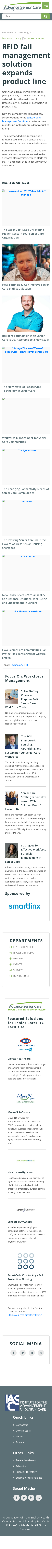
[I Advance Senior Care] (22, 6)
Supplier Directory (26, 1471)
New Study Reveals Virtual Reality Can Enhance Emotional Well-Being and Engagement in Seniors (24, 598)
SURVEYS (18, 970)
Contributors (23, 1430)
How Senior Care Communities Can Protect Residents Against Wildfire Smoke (24, 653)
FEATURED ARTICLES (24, 947)
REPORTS (18, 958)
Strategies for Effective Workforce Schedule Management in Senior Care (25, 853)
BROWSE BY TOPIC (23, 952)
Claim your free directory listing (25, 1315)
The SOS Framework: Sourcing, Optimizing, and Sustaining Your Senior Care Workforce (23, 746)
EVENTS (17, 964)
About (19, 1436)
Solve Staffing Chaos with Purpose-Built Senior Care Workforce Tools (22, 699)
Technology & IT (25, 32)
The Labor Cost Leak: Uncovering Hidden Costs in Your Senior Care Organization (23, 233)
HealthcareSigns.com (21, 1172)
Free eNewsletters (26, 1460)
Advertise (21, 1466)
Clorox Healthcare (19, 1058)
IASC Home (7, 32)
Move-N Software (19, 1112)
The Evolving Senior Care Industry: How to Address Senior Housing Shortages (24, 544)
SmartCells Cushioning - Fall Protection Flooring (25, 1277)
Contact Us (22, 1424)
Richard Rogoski (36, 38)
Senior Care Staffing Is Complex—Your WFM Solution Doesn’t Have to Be (25, 801)
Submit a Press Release (29, 1477)
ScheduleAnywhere (20, 1221)
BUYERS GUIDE (21, 976)
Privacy (20, 1442)
